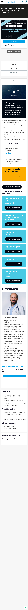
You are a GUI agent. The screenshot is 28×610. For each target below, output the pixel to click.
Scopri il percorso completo (12, 186)
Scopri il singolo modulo (13, 207)
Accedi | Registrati (22, 2)
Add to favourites (15, 51)
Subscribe (15, 376)
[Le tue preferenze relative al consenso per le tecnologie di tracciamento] (25, 607)
